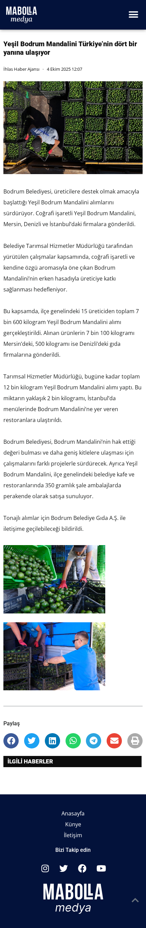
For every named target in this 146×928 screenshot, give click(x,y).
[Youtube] (101, 868)
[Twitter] (63, 868)
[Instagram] (45, 868)
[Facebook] (82, 868)
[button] (133, 14)
